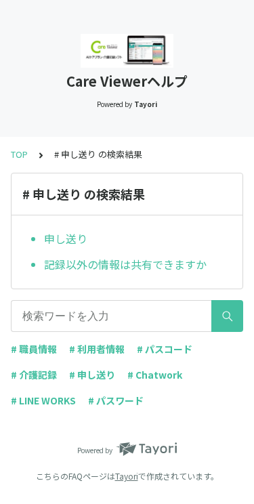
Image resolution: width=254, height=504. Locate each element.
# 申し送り (92, 374)
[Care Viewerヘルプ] (127, 51)
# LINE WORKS (43, 400)
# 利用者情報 (97, 349)
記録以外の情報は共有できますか (125, 264)
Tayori (126, 476)
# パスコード (164, 349)
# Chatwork (154, 374)
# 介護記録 (34, 374)
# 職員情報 (34, 349)
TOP (19, 154)
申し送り (65, 238)
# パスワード (116, 400)
